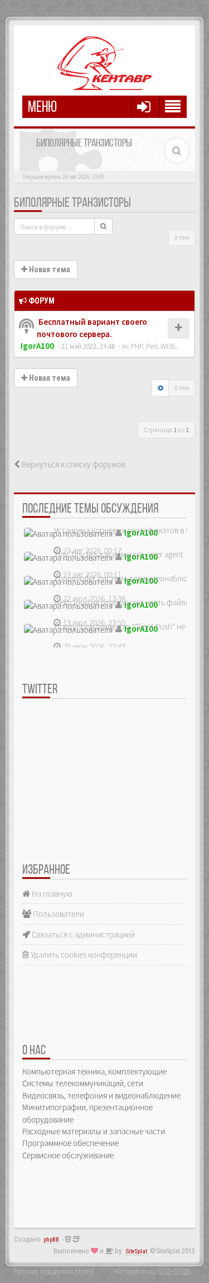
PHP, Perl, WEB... (155, 346)
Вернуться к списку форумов (72, 464)
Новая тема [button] (48, 269)
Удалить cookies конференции (83, 954)
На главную (51, 893)
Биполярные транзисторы (72, 203)
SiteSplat (136, 1251)
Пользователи (57, 913)
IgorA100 (37, 345)
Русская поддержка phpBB (54, 1271)
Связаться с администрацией (82, 934)
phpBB (51, 1239)
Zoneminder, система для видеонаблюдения (131, 578)
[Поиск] (103, 226)
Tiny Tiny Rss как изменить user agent (118, 554)
